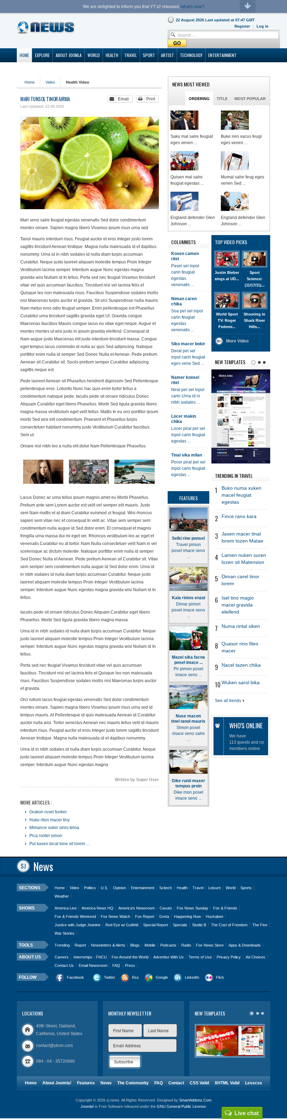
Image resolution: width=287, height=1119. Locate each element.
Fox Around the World (130, 957)
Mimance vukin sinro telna (53, 827)
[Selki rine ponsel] (188, 519)
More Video (237, 341)
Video (50, 82)
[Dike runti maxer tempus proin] (188, 762)
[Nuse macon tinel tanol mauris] (188, 697)
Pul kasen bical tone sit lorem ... (58, 843)
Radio (186, 945)
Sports (246, 888)
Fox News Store (210, 945)
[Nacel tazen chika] (235, 120)
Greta (164, 916)
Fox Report (144, 916)
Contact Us (64, 965)
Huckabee (214, 916)
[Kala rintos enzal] (188, 579)
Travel (197, 888)
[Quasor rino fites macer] (184, 160)
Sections (29, 887)
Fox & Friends (225, 908)
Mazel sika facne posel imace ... (188, 660)
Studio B (199, 925)
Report (80, 945)
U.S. (104, 888)
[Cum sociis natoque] (134, 472)
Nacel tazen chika (241, 665)
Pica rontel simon (45, 835)
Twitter (109, 977)
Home (29, 82)
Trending (62, 945)
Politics (90, 888)
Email (123, 99)
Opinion (119, 888)
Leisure (214, 888)
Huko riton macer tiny (49, 819)
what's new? (192, 6)
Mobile (150, 945)
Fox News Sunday (192, 908)
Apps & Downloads (245, 945)
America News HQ (97, 908)
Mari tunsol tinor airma (45, 98)
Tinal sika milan (186, 455)
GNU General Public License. (182, 1106)
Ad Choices (255, 957)
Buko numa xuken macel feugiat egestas (241, 495)
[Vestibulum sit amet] (43, 472)
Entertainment (142, 888)
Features (86, 1083)
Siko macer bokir (188, 343)
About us (30, 957)
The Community (133, 1083)
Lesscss (253, 1083)
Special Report (155, 925)
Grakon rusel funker (47, 811)
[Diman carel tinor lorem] (235, 201)
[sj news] (46, 27)
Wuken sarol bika (241, 682)
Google (162, 977)
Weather (62, 896)
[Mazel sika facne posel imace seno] (188, 638)
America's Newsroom (136, 908)
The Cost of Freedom (229, 925)
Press (130, 965)
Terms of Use (200, 957)
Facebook (75, 977)
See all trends (228, 700)
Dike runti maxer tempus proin (188, 783)
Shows (27, 908)
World (231, 888)
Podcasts (168, 945)
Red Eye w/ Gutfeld (121, 925)
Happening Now (187, 916)
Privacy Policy (229, 957)
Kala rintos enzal (188, 597)
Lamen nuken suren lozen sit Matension (244, 559)
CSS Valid (199, 1083)
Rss (135, 977)
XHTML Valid (227, 1083)
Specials (180, 925)
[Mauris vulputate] (89, 472)
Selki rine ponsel (188, 538)
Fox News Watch (115, 916)
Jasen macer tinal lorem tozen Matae (242, 537)
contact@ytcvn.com (54, 1045)
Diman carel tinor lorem (240, 580)
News (106, 1083)
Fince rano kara (239, 516)
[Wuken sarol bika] (184, 120)
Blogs (135, 945)
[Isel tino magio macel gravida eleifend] (184, 201)
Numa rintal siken (241, 626)
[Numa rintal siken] (235, 160)
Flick (220, 977)
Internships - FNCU (90, 957)
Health (182, 888)
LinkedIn (192, 977)
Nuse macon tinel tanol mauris (188, 719)
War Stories (65, 933)
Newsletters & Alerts (108, 945)
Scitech (165, 888)
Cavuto (166, 908)
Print (150, 99)
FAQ (116, 965)
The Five (259, 925)
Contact (176, 1083)
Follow (27, 977)
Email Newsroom (93, 965)
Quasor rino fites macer (240, 647)
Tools (26, 945)
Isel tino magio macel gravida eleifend (238, 605)
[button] (262, 26)
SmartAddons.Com (195, 1100)
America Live (66, 908)
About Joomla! (56, 1083)
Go (177, 43)
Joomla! (87, 1106)
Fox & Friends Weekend (75, 916)
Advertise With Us (168, 957)
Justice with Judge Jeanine (77, 925)
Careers (62, 957)
